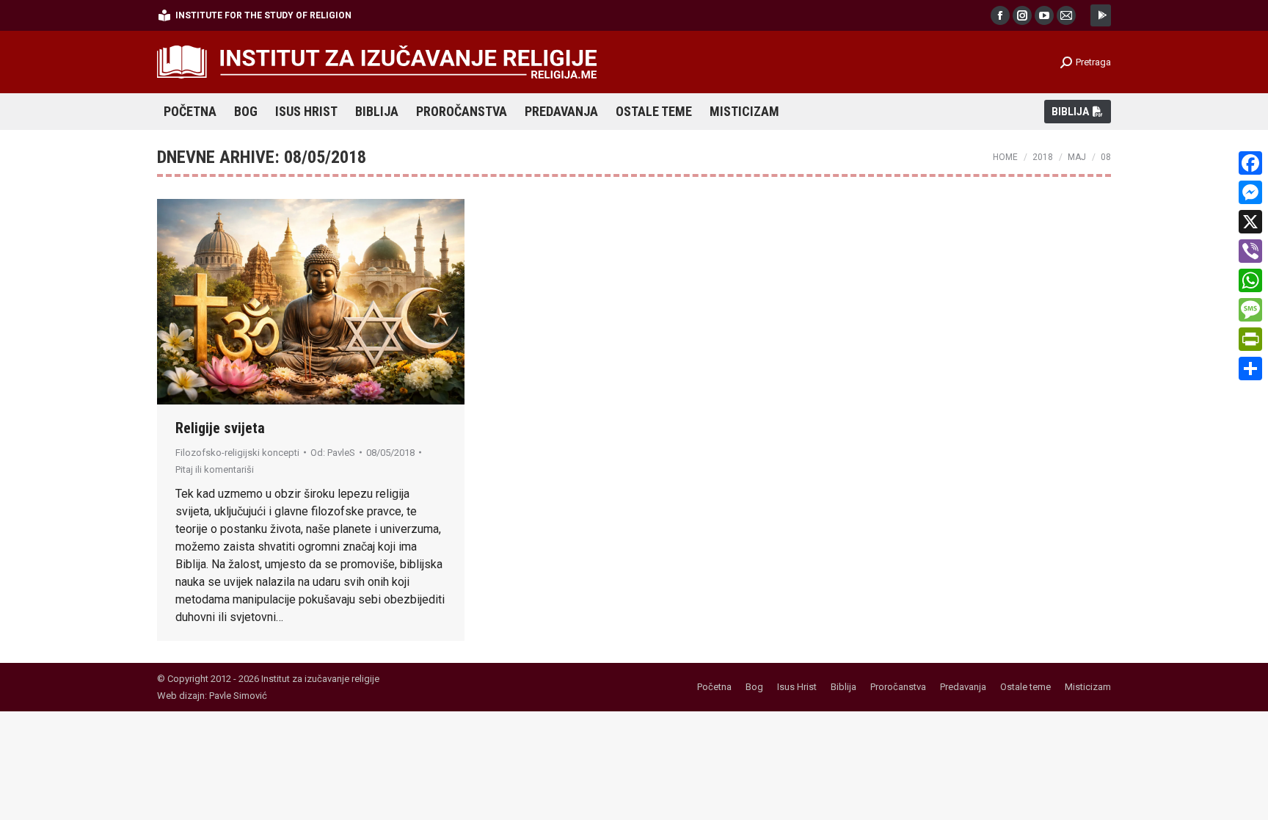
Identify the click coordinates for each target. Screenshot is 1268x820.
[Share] (1250, 368)
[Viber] (1250, 251)
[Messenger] (1250, 192)
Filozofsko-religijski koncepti (237, 452)
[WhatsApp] (1250, 280)
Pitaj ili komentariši (214, 469)
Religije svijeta (220, 428)
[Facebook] (1250, 163)
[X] (1250, 221)
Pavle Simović (238, 695)
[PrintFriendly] (1250, 339)
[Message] (1250, 309)
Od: (332, 452)
